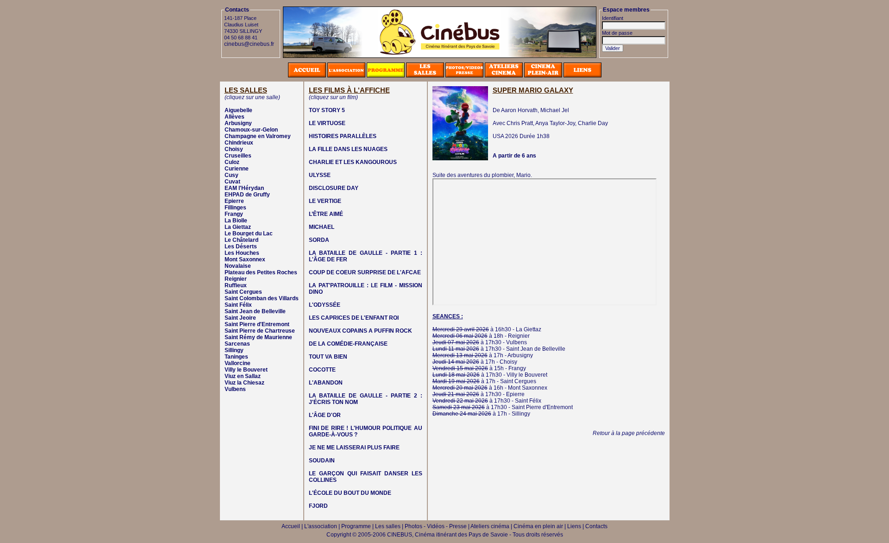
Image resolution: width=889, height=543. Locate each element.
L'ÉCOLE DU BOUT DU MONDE (350, 493)
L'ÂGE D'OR (325, 415)
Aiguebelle (238, 110)
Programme (356, 526)
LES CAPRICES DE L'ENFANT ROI (354, 318)
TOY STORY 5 (327, 110)
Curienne (237, 168)
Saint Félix (238, 305)
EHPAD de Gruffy (247, 194)
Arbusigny (238, 123)
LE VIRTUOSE (327, 123)
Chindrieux (239, 142)
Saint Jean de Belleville (255, 311)
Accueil (291, 526)
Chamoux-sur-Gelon (251, 129)
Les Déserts (241, 246)
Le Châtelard (241, 240)
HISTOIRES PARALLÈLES (342, 136)
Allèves (234, 117)
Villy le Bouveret (246, 369)
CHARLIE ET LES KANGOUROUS (353, 162)
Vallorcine (237, 363)
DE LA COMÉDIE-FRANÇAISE (348, 344)
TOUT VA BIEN (328, 357)
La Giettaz (238, 227)
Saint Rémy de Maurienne (258, 337)
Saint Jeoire (240, 318)
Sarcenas (237, 344)
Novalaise (238, 266)
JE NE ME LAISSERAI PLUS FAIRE (354, 447)
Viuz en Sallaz (243, 376)
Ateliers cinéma (489, 526)
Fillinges (235, 207)
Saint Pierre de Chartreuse (260, 331)
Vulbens (235, 389)
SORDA (319, 240)
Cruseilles (238, 155)
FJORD (318, 506)
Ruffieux (236, 285)
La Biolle (236, 220)
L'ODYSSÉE (324, 305)
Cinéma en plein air (538, 526)
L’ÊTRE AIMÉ (326, 214)
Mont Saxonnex (245, 259)
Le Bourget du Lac (249, 233)
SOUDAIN (322, 460)
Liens (574, 526)
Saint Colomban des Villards (262, 298)
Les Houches (242, 253)
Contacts (596, 526)
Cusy (231, 175)
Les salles (388, 526)
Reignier (236, 279)
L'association (320, 526)
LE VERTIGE (325, 201)
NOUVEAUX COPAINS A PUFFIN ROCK (360, 331)
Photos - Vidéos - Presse (436, 526)
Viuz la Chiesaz (244, 382)
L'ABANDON (326, 382)
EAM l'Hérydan (244, 188)
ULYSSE (320, 175)
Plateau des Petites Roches (261, 272)
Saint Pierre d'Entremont (257, 324)
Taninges (236, 357)
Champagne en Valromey (258, 136)
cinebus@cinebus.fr (249, 44)
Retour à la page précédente (629, 433)
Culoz (232, 162)
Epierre (234, 201)
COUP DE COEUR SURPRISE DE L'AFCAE (365, 272)
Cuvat (232, 181)
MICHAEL (321, 227)
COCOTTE (322, 369)
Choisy (234, 149)
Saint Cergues (243, 292)
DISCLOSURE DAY (333, 188)
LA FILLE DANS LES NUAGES (348, 149)
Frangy (234, 214)
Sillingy (234, 350)
